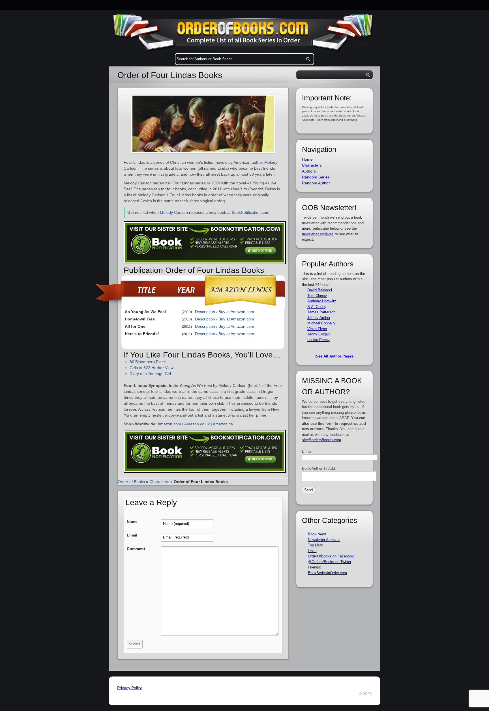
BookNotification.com (250, 212)
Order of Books (131, 481)
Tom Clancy (317, 296)
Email (132, 535)
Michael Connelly (321, 323)
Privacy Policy (129, 688)
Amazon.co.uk (197, 424)
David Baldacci (319, 290)
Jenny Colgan (318, 334)
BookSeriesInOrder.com (327, 573)
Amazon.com (169, 424)
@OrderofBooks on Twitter (329, 562)
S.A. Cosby (316, 307)
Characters (159, 481)
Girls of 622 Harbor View (151, 367)
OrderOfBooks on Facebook (331, 556)
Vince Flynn (317, 329)
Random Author (316, 183)
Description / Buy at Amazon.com (224, 311)
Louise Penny (318, 340)
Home (307, 159)
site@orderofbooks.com (321, 440)
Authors (309, 171)
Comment (136, 548)
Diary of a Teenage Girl (150, 373)
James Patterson (321, 312)
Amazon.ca (223, 424)
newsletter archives (318, 234)
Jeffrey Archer (318, 318)
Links (312, 551)
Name (132, 521)
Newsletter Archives (324, 540)
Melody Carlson (174, 212)
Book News (317, 534)
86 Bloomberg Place (148, 361)
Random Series (316, 177)
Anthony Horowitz (321, 301)
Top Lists (315, 545)
